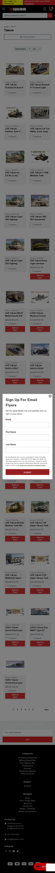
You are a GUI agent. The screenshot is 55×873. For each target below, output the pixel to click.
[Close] (50, 396)
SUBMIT (27, 472)
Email (8, 419)
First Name (11, 432)
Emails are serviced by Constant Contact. (33, 465)
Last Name (11, 444)
